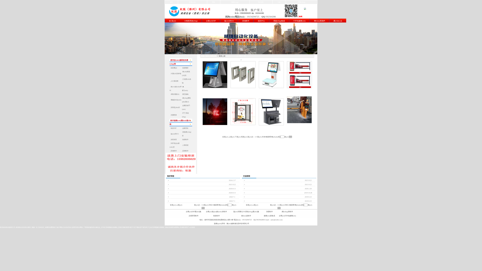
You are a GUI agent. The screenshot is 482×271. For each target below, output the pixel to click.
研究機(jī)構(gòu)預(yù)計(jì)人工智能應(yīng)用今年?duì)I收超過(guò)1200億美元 (196, 189)
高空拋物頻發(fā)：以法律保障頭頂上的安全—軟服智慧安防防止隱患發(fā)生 (271, 201)
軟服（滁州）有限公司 (208, 56)
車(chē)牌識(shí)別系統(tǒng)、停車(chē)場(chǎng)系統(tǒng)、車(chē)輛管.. (299, 128)
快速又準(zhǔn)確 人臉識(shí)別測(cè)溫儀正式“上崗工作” (264, 189)
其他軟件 (245, 21)
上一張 (238, 56)
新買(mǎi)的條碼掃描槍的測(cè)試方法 (182, 184)
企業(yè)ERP (211, 21)
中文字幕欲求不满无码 (139, 227)
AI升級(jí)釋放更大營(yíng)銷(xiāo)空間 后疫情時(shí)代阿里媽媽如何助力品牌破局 (197, 193)
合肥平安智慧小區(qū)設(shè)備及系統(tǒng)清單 (186, 197)
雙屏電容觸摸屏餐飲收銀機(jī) (215, 92)
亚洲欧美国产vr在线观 (187, 227)
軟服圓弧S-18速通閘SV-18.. (243, 92)
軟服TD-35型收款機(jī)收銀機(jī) (271, 129)
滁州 (171, 2)
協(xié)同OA (229, 21)
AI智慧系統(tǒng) (191, 21)
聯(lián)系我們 (319, 21)
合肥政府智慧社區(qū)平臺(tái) (180, 201)
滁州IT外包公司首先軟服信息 (179, 180)
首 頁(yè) (172, 21)
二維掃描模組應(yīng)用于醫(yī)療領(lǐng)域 (260, 180)
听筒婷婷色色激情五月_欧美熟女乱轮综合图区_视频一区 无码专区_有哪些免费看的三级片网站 (31, 227)
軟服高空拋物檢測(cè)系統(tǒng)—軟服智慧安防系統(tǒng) (265, 197)
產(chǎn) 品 (338, 21)
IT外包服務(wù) (299, 21)
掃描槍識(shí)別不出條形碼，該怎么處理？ (260, 184)
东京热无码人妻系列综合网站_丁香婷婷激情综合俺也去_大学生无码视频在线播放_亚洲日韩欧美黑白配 (97, 227)
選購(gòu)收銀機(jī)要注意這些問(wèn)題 (259, 193)
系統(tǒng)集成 (279, 21)
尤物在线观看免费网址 (172, 227)
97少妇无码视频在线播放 (156, 227)
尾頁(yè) (191, 205)
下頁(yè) (185, 205)
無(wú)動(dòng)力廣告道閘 (299, 92)
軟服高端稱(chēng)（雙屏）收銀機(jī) (271, 92)
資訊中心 (261, 21)
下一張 (243, 56)
